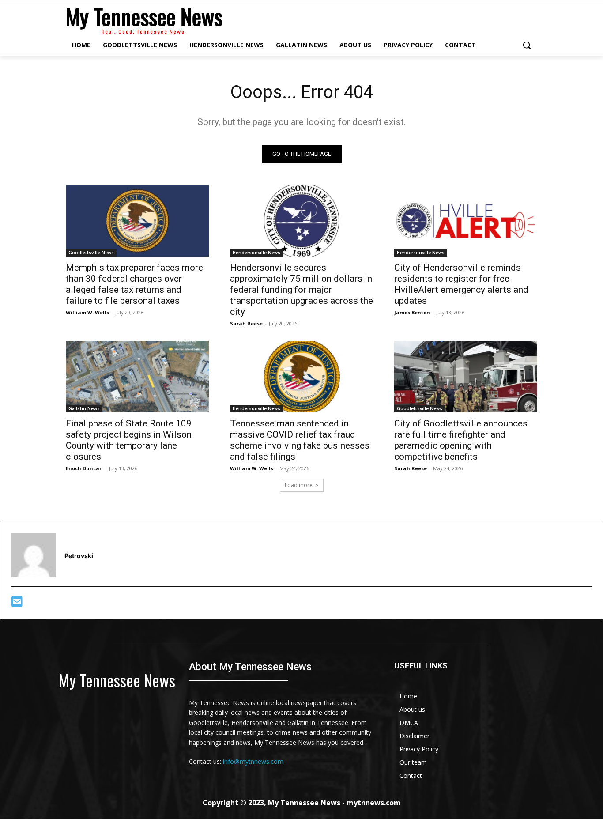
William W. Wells (87, 312)
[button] (526, 45)
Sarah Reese (246, 323)
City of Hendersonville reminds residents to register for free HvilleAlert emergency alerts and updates (461, 284)
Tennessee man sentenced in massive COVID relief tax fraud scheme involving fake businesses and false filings (299, 440)
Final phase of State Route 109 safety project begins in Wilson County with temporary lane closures (129, 440)
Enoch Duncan (84, 468)
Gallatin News (84, 408)
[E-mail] (17, 604)
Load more (299, 485)
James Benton (412, 312)
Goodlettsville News (91, 252)
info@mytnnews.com (253, 761)
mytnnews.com (374, 803)
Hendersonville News (256, 252)
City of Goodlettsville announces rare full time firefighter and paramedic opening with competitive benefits (461, 440)
